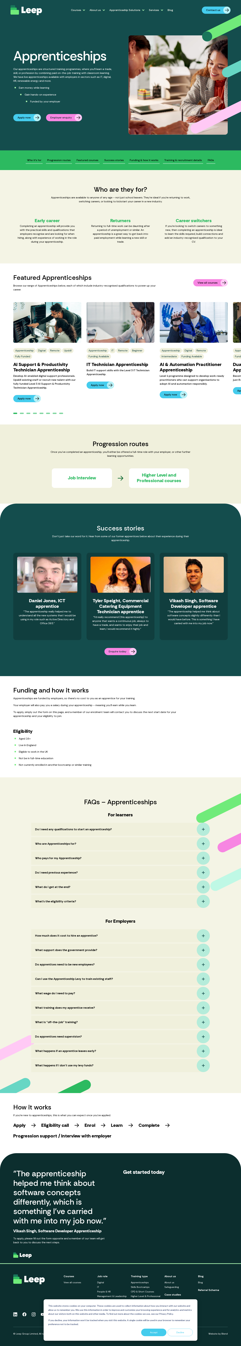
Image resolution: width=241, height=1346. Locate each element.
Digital (100, 1282)
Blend (224, 1333)
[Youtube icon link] (43, 1314)
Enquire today (117, 651)
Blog (170, 10)
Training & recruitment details (183, 160)
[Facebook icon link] (24, 1314)
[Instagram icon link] (34, 1314)
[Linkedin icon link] (15, 1314)
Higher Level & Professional (145, 1296)
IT (98, 1287)
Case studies (172, 1294)
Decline (180, 1332)
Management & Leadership (112, 1296)
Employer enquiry (61, 117)
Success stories (114, 160)
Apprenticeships (140, 1282)
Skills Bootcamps (140, 1287)
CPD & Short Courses (142, 1291)
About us (169, 1282)
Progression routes (59, 160)
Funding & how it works (144, 160)
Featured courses (87, 160)
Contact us (213, 10)
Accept (154, 1332)
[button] (15, 413)
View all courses (208, 282)
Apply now (24, 117)
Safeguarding (171, 1287)
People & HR (104, 1291)
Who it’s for (34, 160)
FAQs (211, 160)
